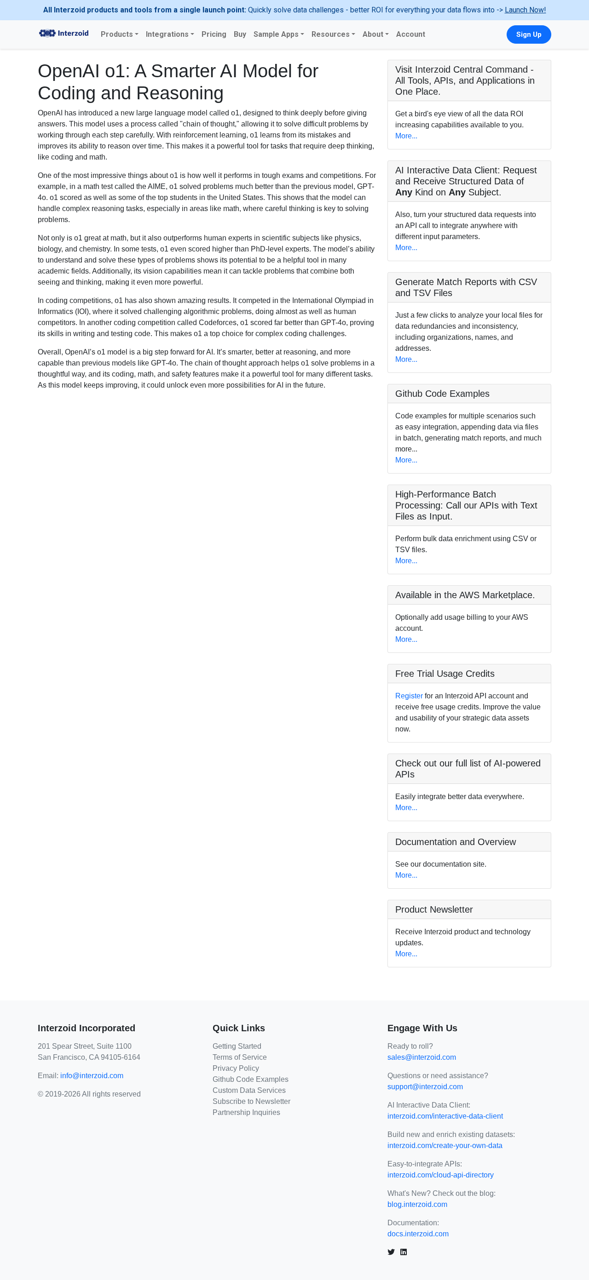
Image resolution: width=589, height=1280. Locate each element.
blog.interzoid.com (417, 1204)
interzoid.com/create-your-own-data (444, 1145)
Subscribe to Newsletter (251, 1101)
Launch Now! (525, 10)
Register (409, 696)
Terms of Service (240, 1057)
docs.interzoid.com (418, 1234)
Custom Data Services (249, 1090)
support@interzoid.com (425, 1087)
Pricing (214, 34)
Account (410, 34)
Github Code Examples (251, 1079)
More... (406, 136)
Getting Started (237, 1046)
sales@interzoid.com (421, 1057)
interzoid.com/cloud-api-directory (440, 1175)
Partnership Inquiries (246, 1112)
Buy (240, 34)
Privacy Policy (236, 1068)
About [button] (373, 34)
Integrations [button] (167, 34)
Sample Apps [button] (276, 34)
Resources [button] (331, 34)
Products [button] (117, 34)
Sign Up (529, 34)
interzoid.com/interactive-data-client (445, 1116)
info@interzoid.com (91, 1076)
